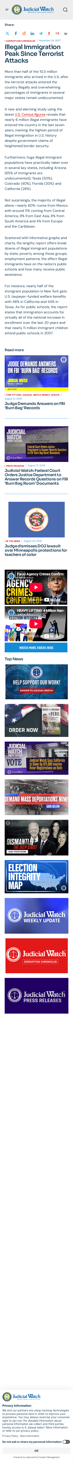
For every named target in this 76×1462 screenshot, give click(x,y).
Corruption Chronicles (20, 41)
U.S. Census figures (30, 114)
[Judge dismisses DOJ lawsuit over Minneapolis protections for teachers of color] (36, 519)
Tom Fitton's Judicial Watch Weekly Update (32, 395)
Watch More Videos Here (36, 647)
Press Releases (15, 466)
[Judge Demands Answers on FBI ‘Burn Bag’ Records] (36, 373)
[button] (7, 9)
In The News (13, 541)
